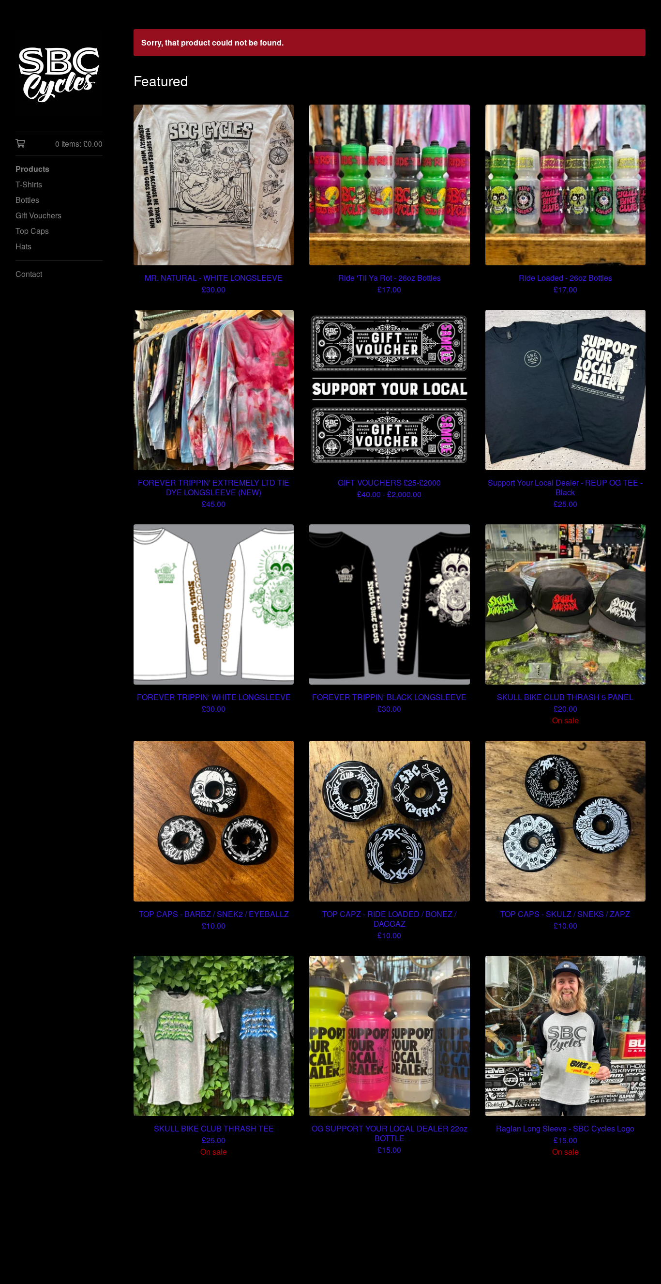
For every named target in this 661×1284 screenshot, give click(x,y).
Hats (23, 246)
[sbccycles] (59, 72)
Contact (28, 273)
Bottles (27, 199)
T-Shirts (28, 184)
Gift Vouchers (38, 215)
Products (32, 168)
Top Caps (32, 230)
